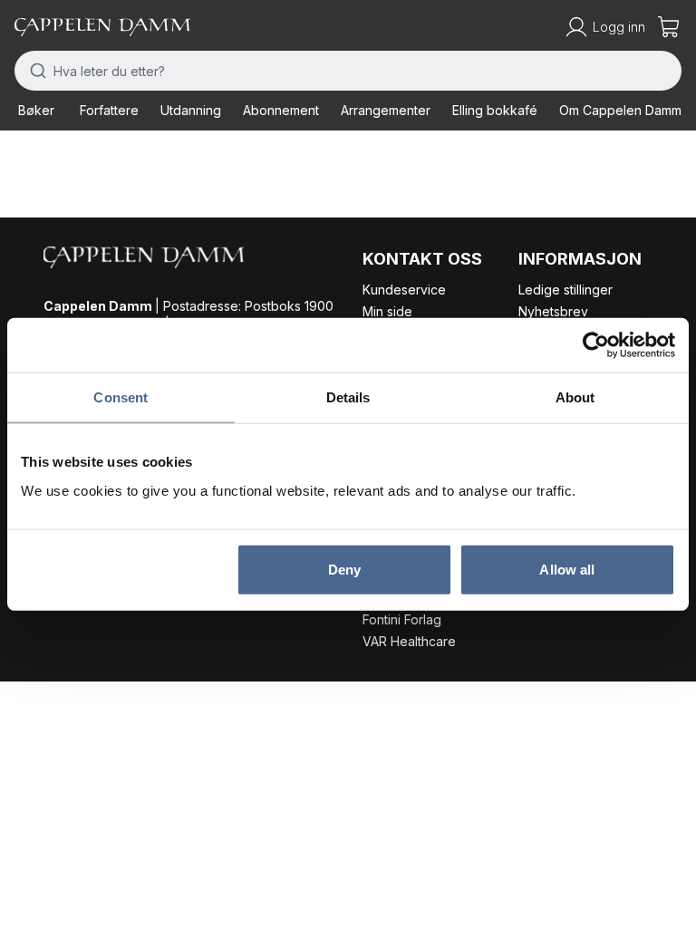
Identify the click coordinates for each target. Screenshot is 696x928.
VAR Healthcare (409, 641)
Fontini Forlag (401, 619)
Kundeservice (404, 289)
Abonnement (281, 110)
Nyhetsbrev (553, 311)
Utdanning (190, 110)
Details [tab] (348, 397)
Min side (387, 311)
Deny (344, 568)
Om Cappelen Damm (620, 110)
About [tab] (575, 397)
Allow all (566, 568)
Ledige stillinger (565, 289)
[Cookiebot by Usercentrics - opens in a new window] (596, 345)
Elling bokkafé (494, 110)
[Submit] (33, 71)
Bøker (36, 110)
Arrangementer (385, 110)
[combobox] (348, 71)
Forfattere (109, 110)
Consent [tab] (120, 397)
